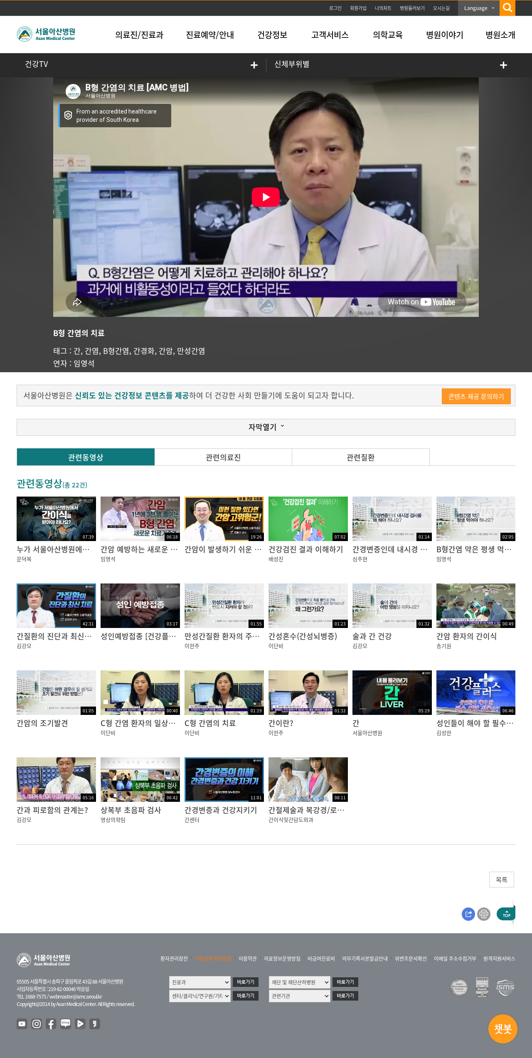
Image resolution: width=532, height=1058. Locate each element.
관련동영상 (85, 457)
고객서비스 (330, 35)
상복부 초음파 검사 (131, 810)
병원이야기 (444, 35)
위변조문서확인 (411, 958)
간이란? (280, 723)
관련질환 (361, 457)
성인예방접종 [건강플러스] (143, 636)
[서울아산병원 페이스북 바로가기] (51, 1024)
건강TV (36, 63)
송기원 (443, 646)
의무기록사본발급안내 (365, 958)
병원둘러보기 (412, 8)
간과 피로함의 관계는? (52, 810)
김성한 (443, 733)
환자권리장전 (174, 958)
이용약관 (248, 958)
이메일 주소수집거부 (455, 958)
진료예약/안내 (210, 35)
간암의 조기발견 (42, 723)
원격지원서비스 (499, 958)
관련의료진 (223, 457)
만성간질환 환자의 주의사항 (229, 636)
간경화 (144, 350)
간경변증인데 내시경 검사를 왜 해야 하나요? (423, 549)
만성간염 (191, 350)
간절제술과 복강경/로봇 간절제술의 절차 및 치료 (345, 810)
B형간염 (116, 350)
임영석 (84, 363)
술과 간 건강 (372, 636)
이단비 (275, 646)
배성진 (275, 559)
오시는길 (441, 8)
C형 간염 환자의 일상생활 (141, 723)
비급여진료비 (321, 958)
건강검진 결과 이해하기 (305, 549)
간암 (166, 350)
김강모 (24, 646)
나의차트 (383, 8)
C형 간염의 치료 (210, 723)
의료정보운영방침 (282, 958)
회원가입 (358, 8)
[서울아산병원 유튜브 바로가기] (22, 1024)
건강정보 (272, 35)
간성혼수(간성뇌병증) (302, 636)
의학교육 (388, 35)
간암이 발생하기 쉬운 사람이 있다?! (241, 549)
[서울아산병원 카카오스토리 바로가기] (95, 1024)
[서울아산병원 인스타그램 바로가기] (37, 1024)
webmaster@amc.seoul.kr (75, 996)
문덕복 (24, 559)
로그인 (335, 8)
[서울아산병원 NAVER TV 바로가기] (80, 1024)
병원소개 (500, 35)
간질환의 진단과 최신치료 (58, 636)
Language (476, 8)
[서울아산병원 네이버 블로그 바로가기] (66, 1024)
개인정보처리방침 (213, 958)
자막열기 (263, 427)
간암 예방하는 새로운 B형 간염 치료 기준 (166, 549)
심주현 (359, 559)
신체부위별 (292, 63)
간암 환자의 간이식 (466, 636)
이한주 (192, 646)
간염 (92, 350)
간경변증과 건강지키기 (221, 810)
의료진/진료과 (139, 35)
